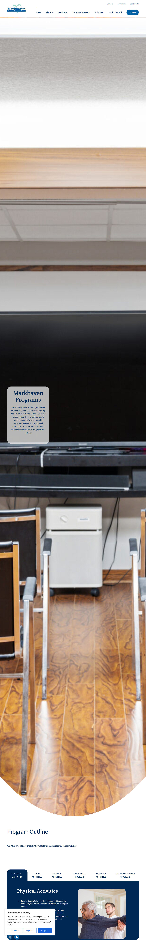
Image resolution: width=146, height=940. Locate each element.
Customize (15, 930)
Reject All (29, 930)
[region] (30, 922)
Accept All (44, 930)
